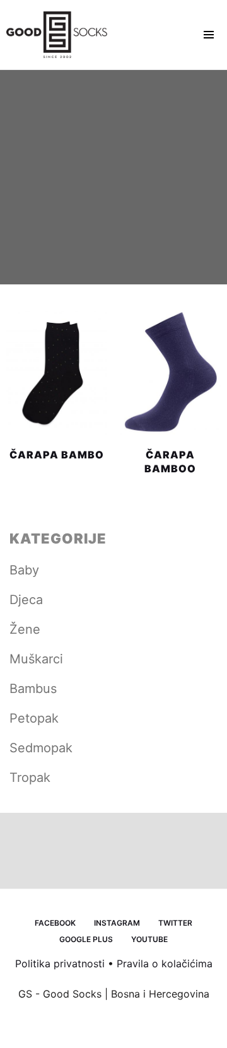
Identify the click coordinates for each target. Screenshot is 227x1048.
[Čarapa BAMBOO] (170, 372)
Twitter (175, 923)
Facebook (55, 923)
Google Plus (86, 939)
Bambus (33, 688)
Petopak (34, 718)
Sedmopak (41, 747)
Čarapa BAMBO (56, 454)
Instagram (117, 923)
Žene (24, 629)
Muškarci (36, 659)
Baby (24, 570)
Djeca (26, 599)
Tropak (29, 777)
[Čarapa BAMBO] (56, 372)
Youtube (149, 939)
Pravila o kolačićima (164, 963)
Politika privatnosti (60, 963)
